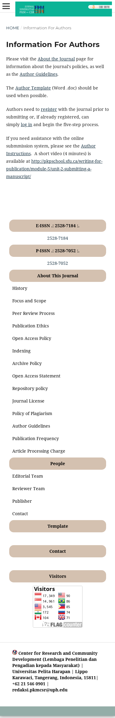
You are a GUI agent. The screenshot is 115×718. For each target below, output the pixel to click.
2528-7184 (57, 238)
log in (26, 124)
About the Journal (56, 59)
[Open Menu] (6, 6)
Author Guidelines (38, 74)
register (49, 109)
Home (12, 27)
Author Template (33, 88)
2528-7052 (57, 263)
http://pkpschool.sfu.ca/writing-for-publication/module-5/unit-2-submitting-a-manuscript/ (54, 168)
